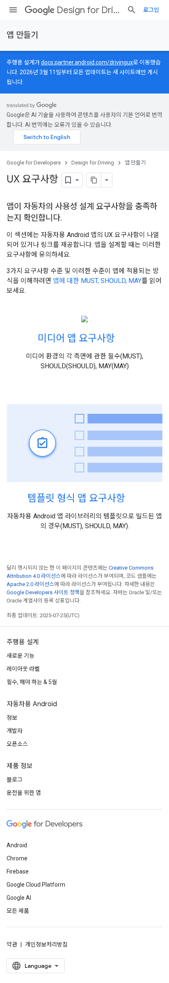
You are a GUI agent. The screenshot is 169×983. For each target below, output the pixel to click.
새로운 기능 (20, 655)
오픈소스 (17, 744)
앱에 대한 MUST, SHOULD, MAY (97, 281)
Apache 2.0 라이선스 (30, 584)
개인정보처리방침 (46, 944)
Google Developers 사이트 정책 (43, 592)
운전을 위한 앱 (24, 792)
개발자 (15, 731)
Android (17, 845)
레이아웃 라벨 (23, 669)
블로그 (15, 779)
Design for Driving (88, 10)
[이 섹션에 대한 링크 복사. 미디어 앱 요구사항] (123, 339)
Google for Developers (34, 163)
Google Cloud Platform (36, 884)
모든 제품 (18, 911)
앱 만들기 (22, 35)
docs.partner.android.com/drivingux (87, 62)
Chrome (17, 858)
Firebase (18, 871)
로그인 (151, 10)
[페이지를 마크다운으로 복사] (94, 180)
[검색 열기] (132, 10)
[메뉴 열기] (13, 10)
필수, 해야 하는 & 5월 (32, 682)
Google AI (19, 897)
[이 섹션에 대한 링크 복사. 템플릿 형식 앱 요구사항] (133, 499)
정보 (12, 717)
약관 (12, 944)
